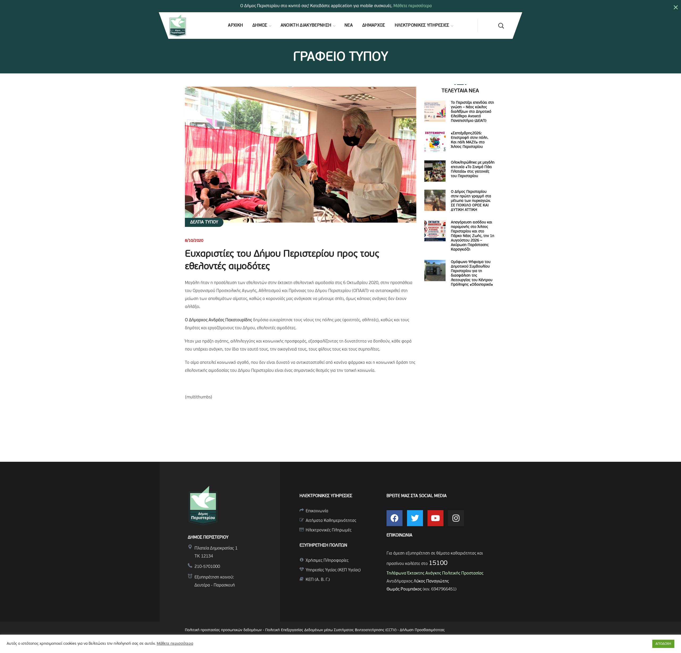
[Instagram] (456, 518)
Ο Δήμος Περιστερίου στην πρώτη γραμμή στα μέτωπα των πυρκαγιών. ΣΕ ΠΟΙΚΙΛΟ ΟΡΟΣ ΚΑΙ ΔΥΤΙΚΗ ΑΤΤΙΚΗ (471, 201)
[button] (501, 25)
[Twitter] (415, 518)
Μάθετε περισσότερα (412, 6)
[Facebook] (394, 518)
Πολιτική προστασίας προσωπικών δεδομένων (223, 630)
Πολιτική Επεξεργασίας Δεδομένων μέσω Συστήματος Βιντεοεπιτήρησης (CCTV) (331, 630)
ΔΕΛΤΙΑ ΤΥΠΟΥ (204, 222)
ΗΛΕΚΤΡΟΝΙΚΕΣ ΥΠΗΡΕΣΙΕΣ (326, 496)
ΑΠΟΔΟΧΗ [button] (663, 644)
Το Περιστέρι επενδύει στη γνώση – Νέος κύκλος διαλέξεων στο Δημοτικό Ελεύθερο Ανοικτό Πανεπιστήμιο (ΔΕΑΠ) (472, 112)
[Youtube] (435, 518)
